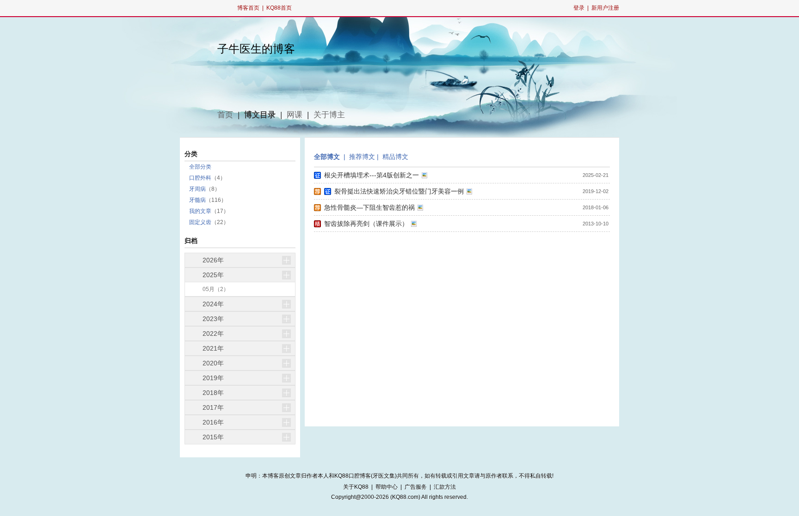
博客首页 (248, 8)
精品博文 (395, 156)
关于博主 (329, 114)
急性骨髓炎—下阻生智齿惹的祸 (369, 207)
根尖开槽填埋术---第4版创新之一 (371, 175)
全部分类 (200, 167)
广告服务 (416, 487)
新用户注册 (605, 8)
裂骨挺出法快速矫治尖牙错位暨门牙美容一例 (399, 191)
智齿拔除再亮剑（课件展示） (366, 223)
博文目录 (260, 114)
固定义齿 (200, 222)
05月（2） (216, 289)
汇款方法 (445, 487)
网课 (294, 114)
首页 (225, 114)
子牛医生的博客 (256, 49)
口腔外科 (200, 178)
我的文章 (200, 211)
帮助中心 (386, 487)
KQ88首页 (279, 8)
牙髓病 (197, 200)
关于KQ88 (356, 487)
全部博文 (327, 156)
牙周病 (197, 189)
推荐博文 (362, 156)
